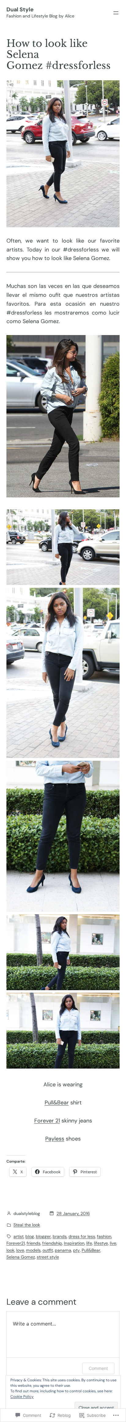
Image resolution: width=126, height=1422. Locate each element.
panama (63, 1250)
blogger (43, 1236)
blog (29, 1236)
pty (76, 1250)
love (20, 1250)
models (33, 1250)
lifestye (101, 1243)
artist (18, 1236)
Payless (54, 1138)
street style (48, 1257)
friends (33, 1243)
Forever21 (15, 1243)
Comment (98, 1368)
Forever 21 (47, 1120)
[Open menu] (116, 13)
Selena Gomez (20, 1257)
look (10, 1250)
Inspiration (74, 1243)
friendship (52, 1243)
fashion (104, 1236)
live (113, 1243)
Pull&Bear (57, 1102)
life (89, 1243)
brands (60, 1236)
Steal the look (26, 1225)
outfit (48, 1250)
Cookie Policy (22, 1396)
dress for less (82, 1236)
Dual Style (20, 9)
